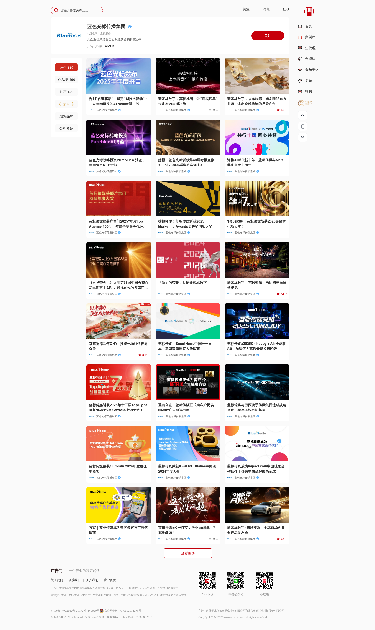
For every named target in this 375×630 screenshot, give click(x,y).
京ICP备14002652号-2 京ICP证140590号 (75, 610)
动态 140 (66, 91)
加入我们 (92, 580)
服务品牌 (66, 115)
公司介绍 (66, 128)
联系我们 (74, 580)
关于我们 (57, 580)
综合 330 (66, 67)
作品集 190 (66, 79)
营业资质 (110, 580)
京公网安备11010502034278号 (122, 610)
